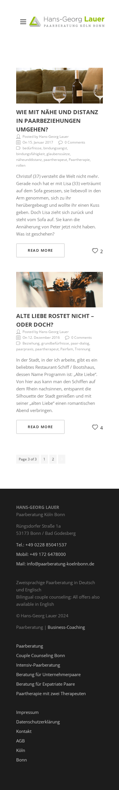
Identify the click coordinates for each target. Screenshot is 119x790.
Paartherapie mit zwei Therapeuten (51, 693)
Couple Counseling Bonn (40, 655)
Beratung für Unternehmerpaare (48, 674)
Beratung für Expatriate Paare (45, 684)
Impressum (27, 712)
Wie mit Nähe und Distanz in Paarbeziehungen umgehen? (57, 120)
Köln (20, 750)
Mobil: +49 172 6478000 (41, 554)
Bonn (21, 760)
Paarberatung (29, 646)
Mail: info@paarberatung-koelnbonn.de (55, 564)
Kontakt (23, 731)
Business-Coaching (66, 627)
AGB (20, 741)
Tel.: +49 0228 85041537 (41, 545)
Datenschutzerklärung (38, 722)
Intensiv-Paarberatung (38, 665)
